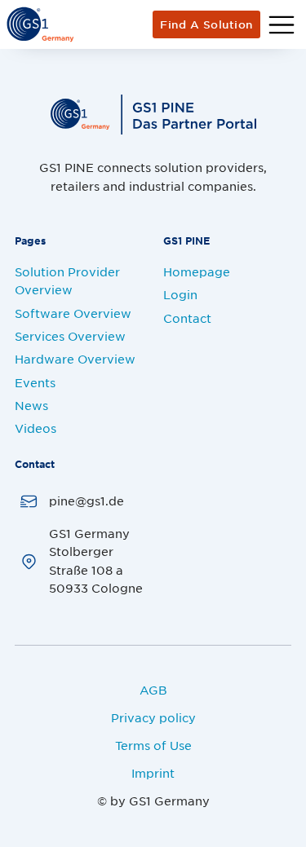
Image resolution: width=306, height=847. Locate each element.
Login (180, 294)
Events (35, 382)
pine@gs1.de (86, 500)
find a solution (206, 24)
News (31, 405)
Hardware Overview (75, 358)
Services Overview (70, 336)
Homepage (196, 271)
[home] (40, 24)
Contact (187, 318)
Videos (35, 428)
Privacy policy (153, 717)
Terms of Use (153, 745)
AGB (153, 689)
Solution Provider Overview (67, 280)
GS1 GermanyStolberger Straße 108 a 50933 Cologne (96, 560)
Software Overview (73, 313)
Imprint (153, 772)
